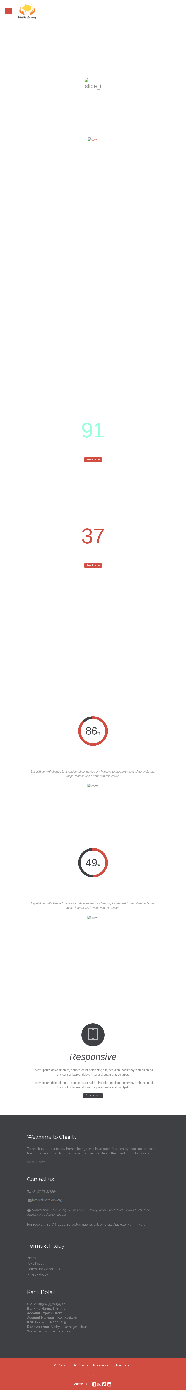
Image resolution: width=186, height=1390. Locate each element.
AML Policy (36, 1263)
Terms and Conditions (44, 1269)
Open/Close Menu (8, 11)
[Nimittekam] (27, 11)
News (32, 1258)
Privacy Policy (38, 1274)
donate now (36, 1162)
